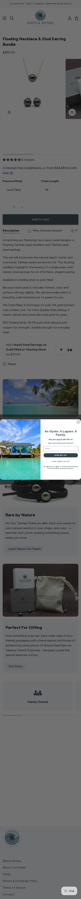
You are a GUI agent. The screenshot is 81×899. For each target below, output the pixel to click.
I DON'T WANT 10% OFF (61, 461)
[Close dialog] (78, 422)
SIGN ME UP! (60, 455)
